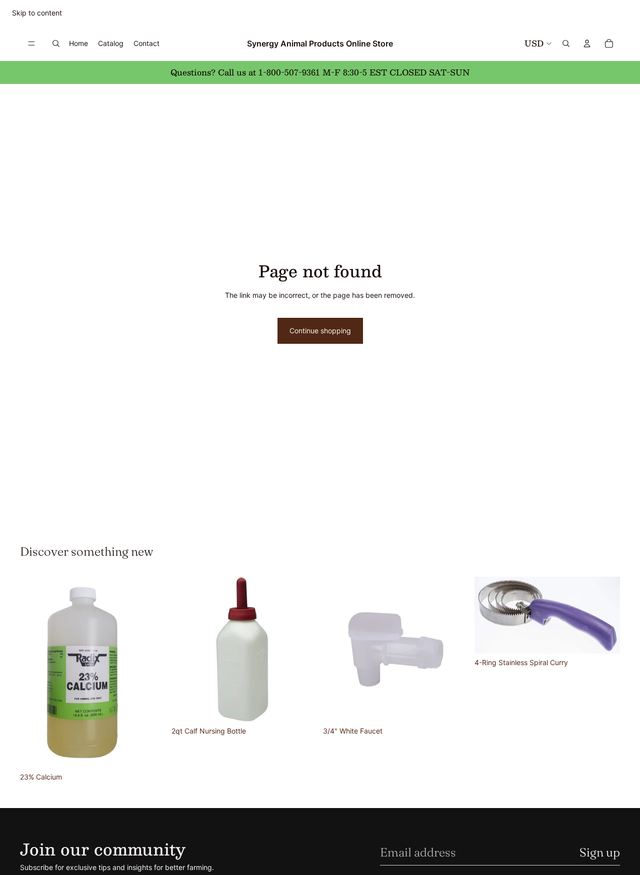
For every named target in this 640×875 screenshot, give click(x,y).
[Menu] (31, 43)
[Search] (56, 43)
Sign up (600, 852)
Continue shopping (320, 330)
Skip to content (37, 12)
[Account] (587, 43)
